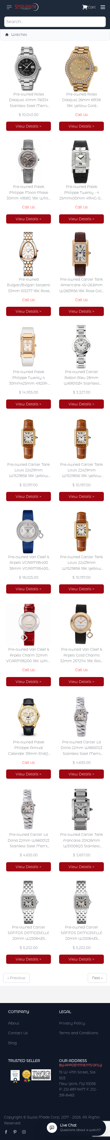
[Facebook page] (6, 1132)
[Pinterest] (15, 1132)
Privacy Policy (72, 1023)
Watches (19, 34)
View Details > (28, 126)
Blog (12, 1043)
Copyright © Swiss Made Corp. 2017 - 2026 (42, 1117)
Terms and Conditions (78, 1033)
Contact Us (18, 1033)
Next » (97, 978)
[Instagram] (24, 1132)
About (13, 1023)
